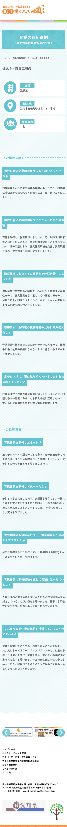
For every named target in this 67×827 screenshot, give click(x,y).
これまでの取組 (9, 768)
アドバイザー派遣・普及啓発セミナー (20, 757)
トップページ (8, 749)
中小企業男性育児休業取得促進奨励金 (20, 760)
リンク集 (6, 772)
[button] (6, 733)
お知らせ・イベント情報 (14, 753)
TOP (4, 58)
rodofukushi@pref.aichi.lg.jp (42, 790)
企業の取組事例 (19, 58)
